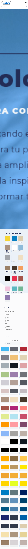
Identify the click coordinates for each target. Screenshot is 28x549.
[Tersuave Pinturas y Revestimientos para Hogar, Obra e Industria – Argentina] (6, 3)
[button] (14, 307)
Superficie (6, 307)
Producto (6, 333)
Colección (6, 336)
